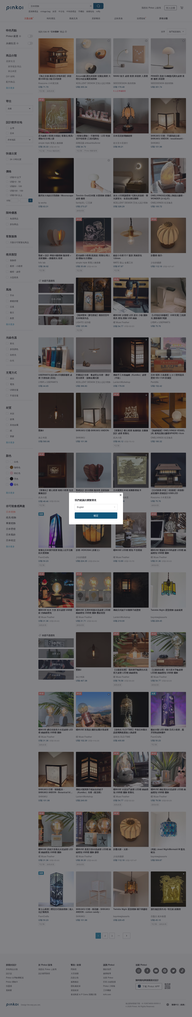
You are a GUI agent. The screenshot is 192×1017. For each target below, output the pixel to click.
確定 (96, 515)
